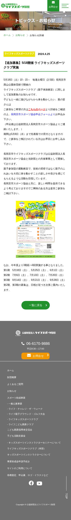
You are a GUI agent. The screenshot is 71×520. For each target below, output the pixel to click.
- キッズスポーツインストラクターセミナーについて (34, 442)
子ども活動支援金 (16, 436)
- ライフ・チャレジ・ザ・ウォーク (25, 409)
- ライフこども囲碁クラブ (20, 424)
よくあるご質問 (15, 384)
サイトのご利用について (19, 468)
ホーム (7, 35)
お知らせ (20, 35)
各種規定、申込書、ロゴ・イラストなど (27, 475)
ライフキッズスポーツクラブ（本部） (26, 448)
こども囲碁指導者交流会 (19, 429)
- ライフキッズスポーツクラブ (22, 419)
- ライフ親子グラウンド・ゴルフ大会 (26, 414)
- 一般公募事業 (14, 403)
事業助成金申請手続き (18, 461)
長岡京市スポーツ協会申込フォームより (33, 114)
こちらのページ (36, 109)
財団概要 (11, 377)
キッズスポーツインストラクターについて (28, 454)
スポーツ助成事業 (16, 398)
